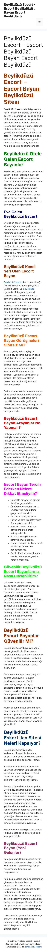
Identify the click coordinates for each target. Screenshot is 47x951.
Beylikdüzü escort (13, 282)
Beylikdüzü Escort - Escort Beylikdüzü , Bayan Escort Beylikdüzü (19, 10)
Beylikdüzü (28, 289)
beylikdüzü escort (33, 947)
